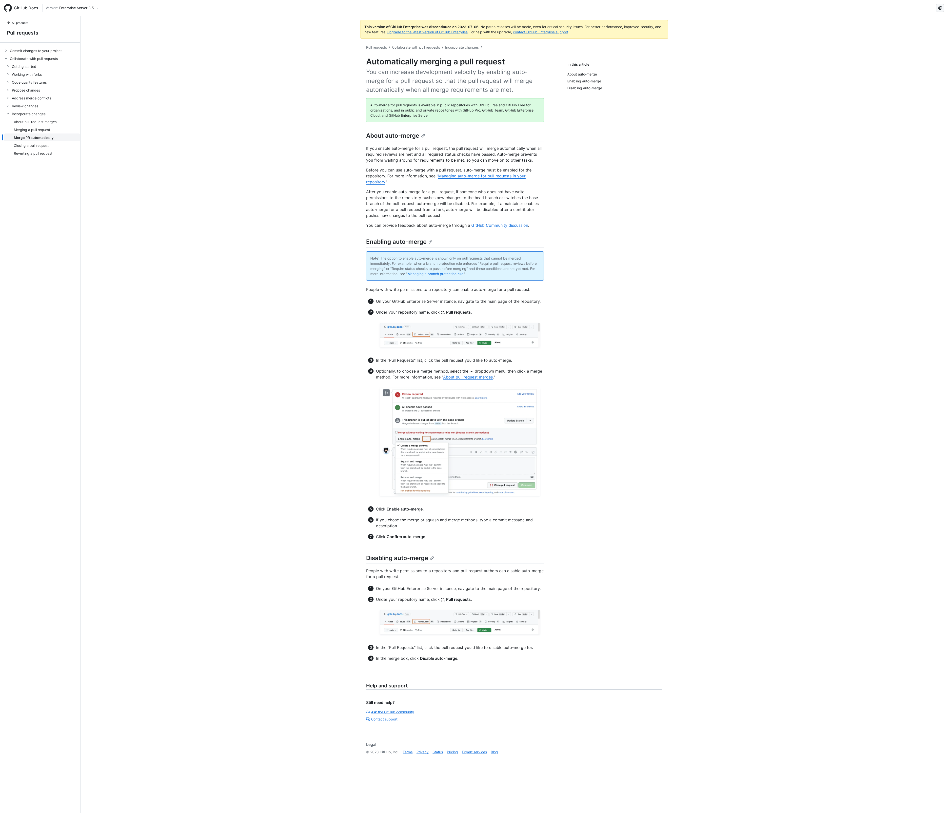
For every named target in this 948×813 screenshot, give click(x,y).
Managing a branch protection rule (435, 274)
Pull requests (22, 33)
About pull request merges (468, 377)
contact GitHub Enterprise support (540, 32)
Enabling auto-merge (396, 241)
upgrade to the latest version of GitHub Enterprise (427, 32)
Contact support (384, 719)
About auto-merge (392, 135)
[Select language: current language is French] (940, 8)
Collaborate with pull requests (416, 47)
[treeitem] (42, 51)
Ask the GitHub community (392, 712)
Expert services (474, 752)
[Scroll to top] (937, 802)
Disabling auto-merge (397, 558)
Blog (494, 752)
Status (438, 752)
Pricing (452, 752)
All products (20, 23)
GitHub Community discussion (499, 225)
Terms (408, 752)
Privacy (422, 752)
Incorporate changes (462, 47)
